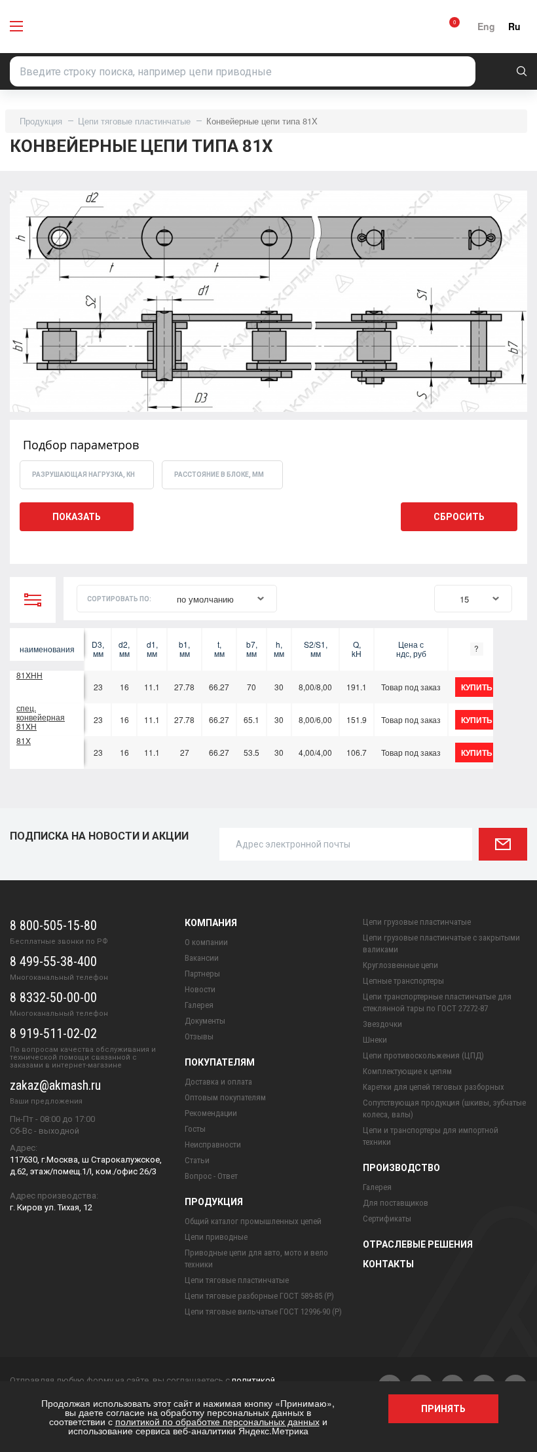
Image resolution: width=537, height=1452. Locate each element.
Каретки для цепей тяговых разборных (433, 1087)
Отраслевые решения (418, 1244)
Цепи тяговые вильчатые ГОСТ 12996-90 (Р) (263, 1311)
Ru (514, 26)
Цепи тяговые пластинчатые (134, 121)
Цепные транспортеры (403, 981)
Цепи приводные (216, 1237)
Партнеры (202, 973)
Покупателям (220, 1062)
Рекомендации (211, 1113)
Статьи (197, 1160)
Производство (401, 1168)
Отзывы (199, 1036)
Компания (211, 923)
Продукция (41, 121)
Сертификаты (387, 1218)
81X (23, 740)
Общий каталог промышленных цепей (253, 1221)
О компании (206, 942)
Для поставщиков (395, 1203)
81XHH (29, 674)
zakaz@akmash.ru (55, 1085)
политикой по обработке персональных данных (217, 1421)
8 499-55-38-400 (53, 961)
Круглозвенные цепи (400, 965)
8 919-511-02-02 (53, 1033)
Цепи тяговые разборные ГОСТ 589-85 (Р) (259, 1296)
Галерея (199, 1005)
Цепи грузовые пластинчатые (417, 922)
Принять (443, 1409)
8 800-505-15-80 (53, 925)
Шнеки (375, 1040)
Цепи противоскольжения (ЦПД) (423, 1055)
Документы (205, 1021)
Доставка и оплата (218, 1082)
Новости (200, 989)
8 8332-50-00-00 (53, 997)
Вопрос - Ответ (211, 1176)
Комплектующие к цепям (407, 1071)
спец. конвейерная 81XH (40, 717)
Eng (486, 26)
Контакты (388, 1264)
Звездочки (382, 1024)
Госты (195, 1129)
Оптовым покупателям (225, 1097)
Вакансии (202, 958)
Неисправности (213, 1144)
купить (476, 687)
